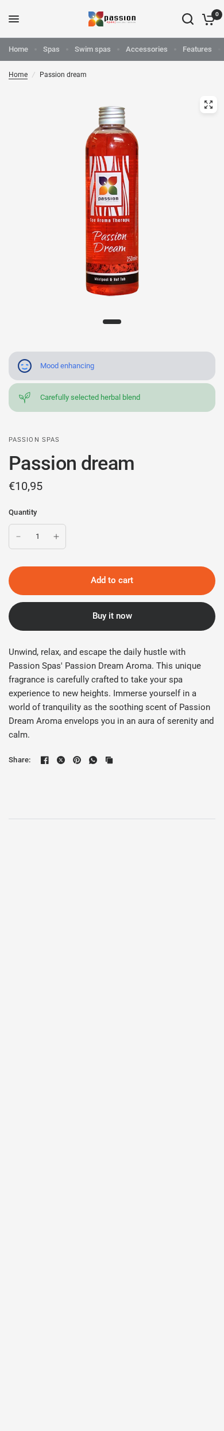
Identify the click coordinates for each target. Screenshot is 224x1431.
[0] (206, 19)
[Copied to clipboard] (109, 760)
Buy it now (112, 616)
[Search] (188, 19)
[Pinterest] (77, 760)
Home (18, 49)
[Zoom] (208, 104)
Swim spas (93, 49)
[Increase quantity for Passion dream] (56, 536)
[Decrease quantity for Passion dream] (18, 536)
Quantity (23, 512)
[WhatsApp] (93, 760)
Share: (20, 759)
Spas (51, 49)
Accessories (147, 49)
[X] (61, 760)
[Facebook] (45, 760)
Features (197, 49)
